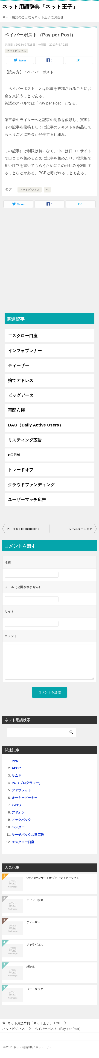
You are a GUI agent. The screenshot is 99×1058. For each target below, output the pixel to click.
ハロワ (16, 805)
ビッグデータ (20, 395)
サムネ (16, 775)
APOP (16, 768)
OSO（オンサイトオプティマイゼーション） (54, 877)
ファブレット (21, 790)
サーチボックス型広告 (28, 834)
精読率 (30, 966)
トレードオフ (20, 469)
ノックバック (21, 820)
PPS (15, 761)
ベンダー (18, 827)
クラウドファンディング (31, 484)
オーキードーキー (25, 798)
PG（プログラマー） (27, 783)
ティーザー (18, 365)
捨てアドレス (20, 380)
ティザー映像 (34, 900)
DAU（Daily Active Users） (35, 425)
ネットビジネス (16, 50)
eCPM (14, 455)
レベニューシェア (80, 528)
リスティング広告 (25, 440)
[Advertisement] (49, 261)
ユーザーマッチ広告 (27, 499)
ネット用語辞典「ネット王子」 (40, 7)
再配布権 (16, 410)
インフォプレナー (25, 350)
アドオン (18, 812)
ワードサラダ (34, 989)
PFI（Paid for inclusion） (23, 528)
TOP (34, 1023)
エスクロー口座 (23, 335)
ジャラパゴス (34, 944)
